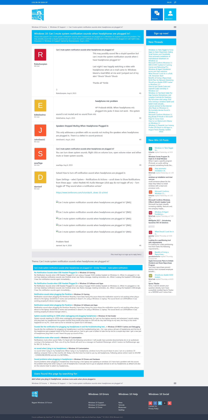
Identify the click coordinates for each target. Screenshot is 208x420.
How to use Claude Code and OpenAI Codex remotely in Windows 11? (159, 88)
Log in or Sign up (39, 2)
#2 (140, 118)
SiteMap (121, 410)
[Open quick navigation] (175, 27)
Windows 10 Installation (97, 405)
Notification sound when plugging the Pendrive (53, 294)
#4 (140, 165)
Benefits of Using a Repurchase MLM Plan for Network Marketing (161, 79)
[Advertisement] (74, 67)
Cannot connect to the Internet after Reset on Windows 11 (160, 107)
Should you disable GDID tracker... (164, 276)
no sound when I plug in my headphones (50, 348)
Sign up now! (161, 33)
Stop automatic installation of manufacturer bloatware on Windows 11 (159, 58)
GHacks (151, 152)
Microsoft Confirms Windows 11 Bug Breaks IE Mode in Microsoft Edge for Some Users (161, 116)
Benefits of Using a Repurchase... (162, 253)
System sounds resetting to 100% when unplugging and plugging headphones (65, 316)
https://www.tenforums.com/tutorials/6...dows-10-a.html (82, 192)
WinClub (152, 173)
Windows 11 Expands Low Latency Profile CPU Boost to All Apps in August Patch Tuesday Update (161, 127)
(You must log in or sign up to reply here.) (126, 254)
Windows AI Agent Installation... (162, 213)
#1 (140, 93)
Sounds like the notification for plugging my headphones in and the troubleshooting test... (70, 326)
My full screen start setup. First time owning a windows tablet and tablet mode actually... (161, 101)
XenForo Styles (95, 417)
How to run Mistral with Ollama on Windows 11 (160, 122)
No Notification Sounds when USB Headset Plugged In (55, 272)
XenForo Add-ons (81, 417)
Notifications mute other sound (46, 337)
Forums (155, 18)
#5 (140, 245)
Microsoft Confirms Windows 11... (162, 192)
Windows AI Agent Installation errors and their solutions (160, 70)
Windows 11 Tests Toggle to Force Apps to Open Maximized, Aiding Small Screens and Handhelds (161, 52)
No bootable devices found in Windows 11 (159, 111)
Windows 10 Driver (95, 407)
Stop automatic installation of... (160, 169)
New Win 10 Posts (159, 140)
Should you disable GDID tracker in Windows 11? (160, 83)
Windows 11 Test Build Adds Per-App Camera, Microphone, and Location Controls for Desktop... (161, 95)
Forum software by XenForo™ (53, 417)
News (120, 402)
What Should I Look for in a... (164, 232)
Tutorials (121, 405)
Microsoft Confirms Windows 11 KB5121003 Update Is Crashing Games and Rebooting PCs (160, 64)
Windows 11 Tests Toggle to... (164, 149)
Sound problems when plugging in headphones (53, 359)
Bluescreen (122, 407)
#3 (140, 140)
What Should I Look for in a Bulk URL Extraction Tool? (160, 74)
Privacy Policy (153, 408)
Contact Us (153, 406)
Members (168, 18)
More (161, 131)
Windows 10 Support (52, 41)
